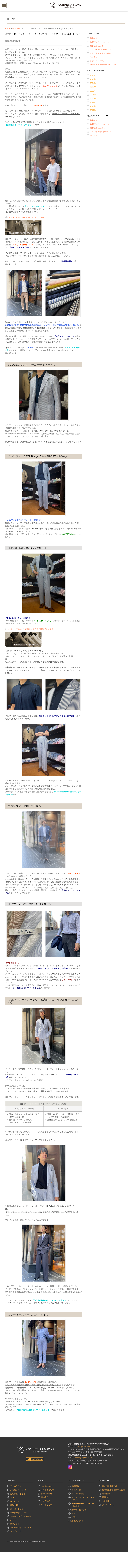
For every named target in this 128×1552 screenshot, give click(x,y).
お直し (74, 1517)
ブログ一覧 (76, 1490)
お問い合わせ (46, 1493)
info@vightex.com (82, 1446)
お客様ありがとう (97, 46)
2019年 (93, 102)
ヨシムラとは (16, 1486)
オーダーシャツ (16, 1509)
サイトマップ (46, 1505)
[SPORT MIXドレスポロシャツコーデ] (44, 583)
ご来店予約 (45, 1501)
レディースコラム (97, 61)
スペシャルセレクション (100, 49)
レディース (15, 1501)
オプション (15, 1524)
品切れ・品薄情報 (79, 1510)
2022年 (93, 91)
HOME (7, 28)
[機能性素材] (63, 293)
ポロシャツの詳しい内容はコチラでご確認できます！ (30, 629)
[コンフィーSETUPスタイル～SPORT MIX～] (44, 488)
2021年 (93, 95)
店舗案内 (44, 1497)
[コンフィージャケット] (24, 293)
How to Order (46, 1486)
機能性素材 (15, 1505)
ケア (73, 1513)
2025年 (93, 79)
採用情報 (106, 1497)
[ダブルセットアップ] (44, 1173)
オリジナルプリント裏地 (100, 53)
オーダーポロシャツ (18, 1513)
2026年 (93, 75)
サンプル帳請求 (78, 1493)
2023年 (93, 87)
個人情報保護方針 (109, 1486)
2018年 (93, 106)
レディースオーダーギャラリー (103, 64)
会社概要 (106, 1501)
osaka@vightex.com (83, 1458)
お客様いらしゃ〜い (18, 1490)
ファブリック (16, 1531)
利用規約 (106, 1493)
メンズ (13, 1497)
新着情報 (16, 28)
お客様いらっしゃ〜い (99, 42)
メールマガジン (108, 1505)
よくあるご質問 (47, 1490)
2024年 (93, 83)
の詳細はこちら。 (27, 217)
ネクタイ (94, 57)
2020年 (93, 99)
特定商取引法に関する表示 (113, 1490)
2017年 (93, 110)
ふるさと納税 (77, 1521)
